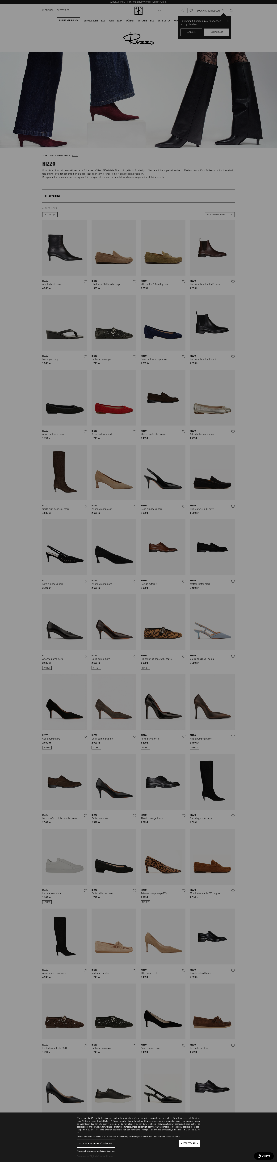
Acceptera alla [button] (189, 1143)
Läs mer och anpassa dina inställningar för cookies (96, 1151)
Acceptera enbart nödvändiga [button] (96, 1144)
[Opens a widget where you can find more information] (264, 1156)
